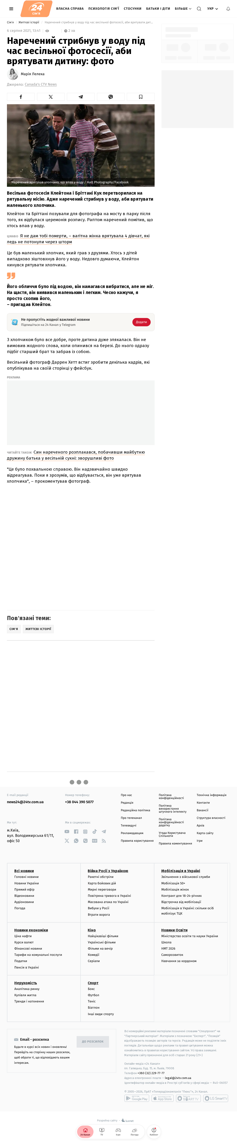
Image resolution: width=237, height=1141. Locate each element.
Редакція (127, 802)
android (136, 1098)
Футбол (93, 995)
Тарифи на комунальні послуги (38, 955)
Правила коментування (175, 843)
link (67, 832)
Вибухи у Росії (98, 908)
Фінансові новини (28, 949)
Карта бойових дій (102, 883)
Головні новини (26, 877)
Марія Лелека (32, 74)
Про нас (126, 795)
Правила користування (137, 840)
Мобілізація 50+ (173, 883)
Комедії (93, 955)
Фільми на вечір (100, 949)
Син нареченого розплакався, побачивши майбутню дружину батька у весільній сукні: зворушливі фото (76, 455)
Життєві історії (29, 22)
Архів (200, 825)
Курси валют (24, 942)
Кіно (92, 930)
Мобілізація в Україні (180, 871)
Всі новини (24, 871)
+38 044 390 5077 (79, 802)
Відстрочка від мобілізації (181, 902)
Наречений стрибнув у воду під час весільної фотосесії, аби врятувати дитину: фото (99, 22)
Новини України (26, 883)
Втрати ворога (99, 915)
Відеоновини (24, 896)
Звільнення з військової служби (185, 877)
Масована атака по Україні (108, 902)
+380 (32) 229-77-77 (151, 1073)
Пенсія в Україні (26, 967)
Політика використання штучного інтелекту (173, 808)
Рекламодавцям (132, 833)
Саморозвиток (172, 955)
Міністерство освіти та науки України (189, 936)
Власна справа (70, 9)
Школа (166, 942)
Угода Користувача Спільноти (172, 835)
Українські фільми (101, 942)
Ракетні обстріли (100, 877)
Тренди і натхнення (29, 1001)
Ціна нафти (23, 936)
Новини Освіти (174, 930)
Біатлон (94, 1008)
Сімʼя (11, 22)
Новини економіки (31, 930)
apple (163, 1098)
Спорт (93, 983)
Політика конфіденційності (171, 797)
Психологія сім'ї (103, 9)
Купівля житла (25, 995)
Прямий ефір (24, 889)
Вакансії (202, 810)
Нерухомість (25, 983)
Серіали (94, 961)
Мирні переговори (102, 889)
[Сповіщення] (228, 9)
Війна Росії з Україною (108, 871)
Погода (19, 908)
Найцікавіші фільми (103, 936)
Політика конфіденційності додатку (171, 822)
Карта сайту (205, 833)
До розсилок (93, 1041)
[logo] (36, 9)
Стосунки (133, 9)
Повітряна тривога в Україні (109, 896)
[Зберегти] (140, 97)
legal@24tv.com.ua (178, 1078)
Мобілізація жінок (175, 889)
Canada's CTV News (41, 84)
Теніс (92, 1001)
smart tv (188, 1098)
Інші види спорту (101, 1014)
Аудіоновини (24, 902)
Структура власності (211, 818)
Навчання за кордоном (178, 961)
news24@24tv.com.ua (25, 802)
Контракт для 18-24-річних (181, 896)
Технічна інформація (211, 795)
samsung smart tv (215, 1098)
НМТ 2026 (168, 949)
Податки (20, 961)
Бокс (91, 989)
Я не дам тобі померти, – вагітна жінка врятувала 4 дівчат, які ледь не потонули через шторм (78, 238)
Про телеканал (131, 818)
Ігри (200, 840)
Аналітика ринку (26, 989)
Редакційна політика (135, 810)
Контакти (203, 802)
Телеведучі (128, 825)
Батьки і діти (158, 9)
